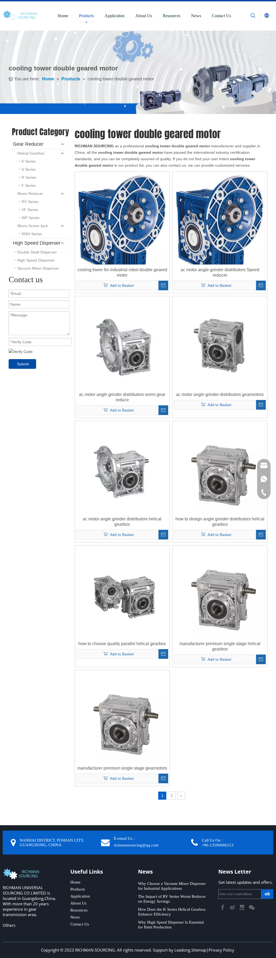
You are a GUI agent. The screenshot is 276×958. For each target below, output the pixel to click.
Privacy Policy (221, 950)
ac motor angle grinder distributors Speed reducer (220, 272)
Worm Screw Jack (32, 226)
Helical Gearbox (30, 153)
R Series (29, 177)
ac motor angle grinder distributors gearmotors (220, 394)
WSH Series (32, 234)
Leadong (182, 950)
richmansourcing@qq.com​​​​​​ (136, 845)
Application (115, 15)
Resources (171, 15)
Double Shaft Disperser (37, 252)
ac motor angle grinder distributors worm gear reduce (122, 397)
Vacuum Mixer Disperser (38, 268)
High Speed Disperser (36, 243)
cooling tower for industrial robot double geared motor (122, 272)
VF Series (30, 210)
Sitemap (198, 950)
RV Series (30, 201)
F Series (29, 185)
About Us (143, 15)
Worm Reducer (30, 193)
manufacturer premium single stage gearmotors (122, 768)
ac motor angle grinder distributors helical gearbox (122, 522)
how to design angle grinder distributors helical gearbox (219, 522)
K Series (29, 161)
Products (86, 15)
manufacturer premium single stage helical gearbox (220, 646)
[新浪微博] (233, 907)
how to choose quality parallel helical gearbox (122, 643)
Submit (23, 364)
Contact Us (221, 15)
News (196, 15)
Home (63, 15)
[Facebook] (223, 907)
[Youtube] (242, 907)
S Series (29, 169)
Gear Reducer (28, 144)
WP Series (30, 218)
